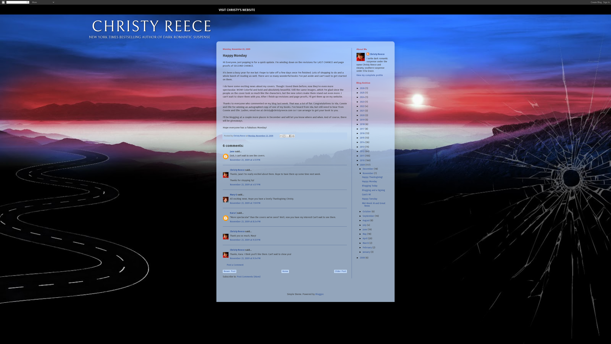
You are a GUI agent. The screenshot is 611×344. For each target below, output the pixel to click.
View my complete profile (369, 75)
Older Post (340, 271)
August (366, 220)
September (369, 216)
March (366, 243)
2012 (362, 151)
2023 (362, 101)
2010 (362, 160)
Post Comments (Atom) (248, 276)
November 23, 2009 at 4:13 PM (245, 160)
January (367, 252)
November (368, 173)
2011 (362, 155)
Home (285, 271)
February (367, 247)
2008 (362, 257)
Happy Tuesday (369, 198)
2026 (362, 88)
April (365, 238)
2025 (362, 92)
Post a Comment (235, 265)
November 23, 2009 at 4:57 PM (245, 184)
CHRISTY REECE (152, 27)
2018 (362, 124)
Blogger (319, 294)
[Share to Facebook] (290, 136)
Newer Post (229, 271)
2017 (362, 129)
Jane (232, 151)
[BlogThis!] (284, 136)
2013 (362, 147)
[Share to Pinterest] (293, 136)
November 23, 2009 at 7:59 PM (245, 203)
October (367, 211)
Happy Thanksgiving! (372, 177)
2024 (362, 97)
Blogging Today (369, 185)
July (365, 225)
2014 (362, 142)
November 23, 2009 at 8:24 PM (245, 221)
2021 (362, 110)
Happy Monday (369, 181)
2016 (362, 133)
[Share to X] (287, 136)
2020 (362, 115)
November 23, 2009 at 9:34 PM (245, 258)
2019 (362, 119)
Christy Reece (237, 170)
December (368, 169)
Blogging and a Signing (373, 190)
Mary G (233, 194)
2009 (362, 165)
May (365, 234)
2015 (362, 137)
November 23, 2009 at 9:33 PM (245, 240)
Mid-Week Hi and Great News (373, 204)
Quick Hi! (366, 194)
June (365, 229)
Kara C (233, 213)
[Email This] (281, 136)
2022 (362, 106)
